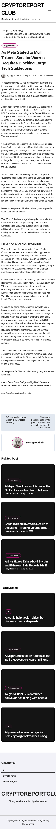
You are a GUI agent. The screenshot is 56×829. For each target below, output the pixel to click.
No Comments (46, 76)
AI (8, 612)
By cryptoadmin (14, 76)
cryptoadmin (36, 442)
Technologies (13, 688)
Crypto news (9, 46)
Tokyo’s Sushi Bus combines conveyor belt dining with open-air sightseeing (27, 698)
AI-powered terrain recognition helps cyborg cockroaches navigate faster (28, 736)
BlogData (42, 820)
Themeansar (28, 824)
